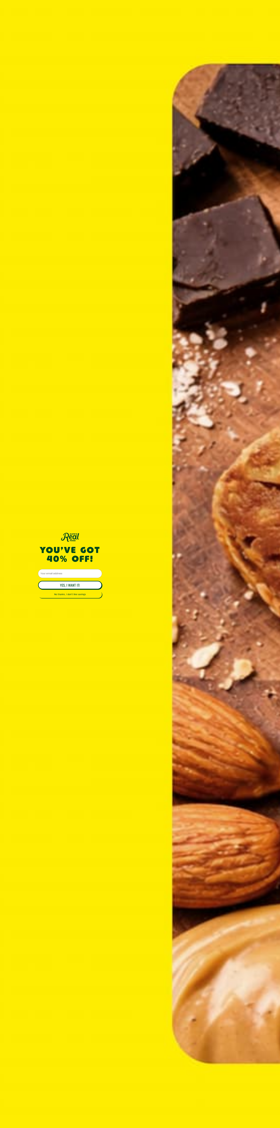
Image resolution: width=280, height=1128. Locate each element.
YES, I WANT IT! (70, 585)
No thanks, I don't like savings (70, 594)
